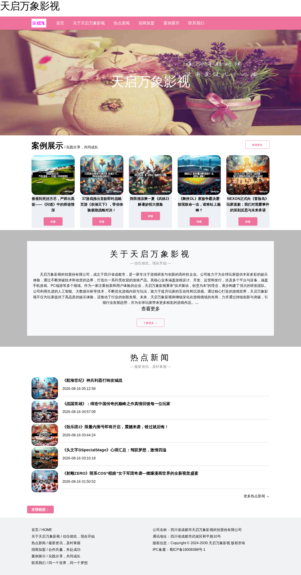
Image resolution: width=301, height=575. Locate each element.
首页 (60, 23)
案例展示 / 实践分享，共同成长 (56, 556)
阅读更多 (257, 145)
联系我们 (196, 23)
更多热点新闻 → (256, 496)
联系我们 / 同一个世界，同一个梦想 (60, 563)
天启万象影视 (29, 6)
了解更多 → (150, 323)
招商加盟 (147, 23)
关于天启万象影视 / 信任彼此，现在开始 (63, 536)
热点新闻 (122, 23)
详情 (53, 221)
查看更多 (150, 308)
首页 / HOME (42, 530)
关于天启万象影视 (89, 23)
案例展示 (172, 23)
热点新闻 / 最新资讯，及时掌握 (56, 543)
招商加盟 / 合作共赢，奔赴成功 (56, 549)
